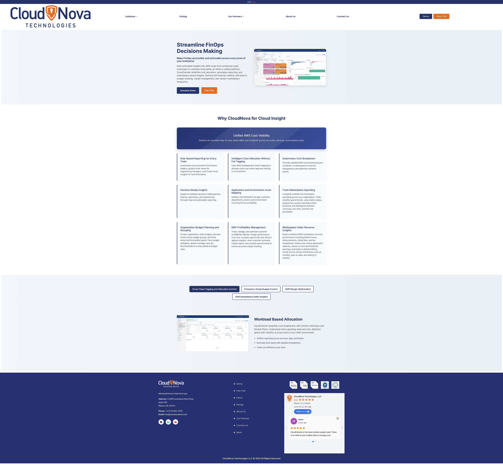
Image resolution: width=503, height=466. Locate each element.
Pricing (183, 16)
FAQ (248, 2)
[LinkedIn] (168, 422)
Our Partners (235, 16)
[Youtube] (175, 422)
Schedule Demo (188, 90)
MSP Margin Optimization (298, 289)
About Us (291, 16)
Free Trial (209, 90)
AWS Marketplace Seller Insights (251, 296)
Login (254, 2)
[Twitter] (161, 422)
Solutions (130, 16)
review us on (301, 411)
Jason (301, 419)
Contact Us (343, 16)
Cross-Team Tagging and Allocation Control (214, 289)
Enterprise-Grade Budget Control (261, 289)
